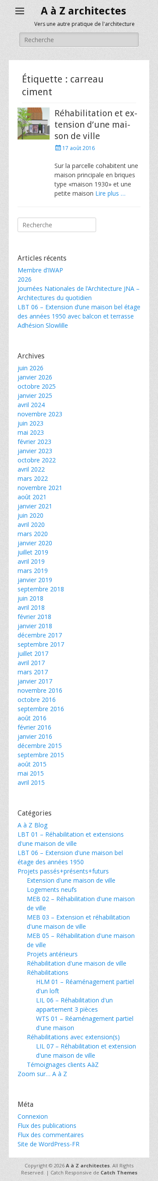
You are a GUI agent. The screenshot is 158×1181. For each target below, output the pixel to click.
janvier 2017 (35, 681)
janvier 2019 (35, 580)
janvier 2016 (35, 736)
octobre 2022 (37, 460)
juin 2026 (30, 368)
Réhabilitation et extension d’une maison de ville (95, 124)
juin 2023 (30, 423)
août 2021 (32, 497)
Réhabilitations (47, 972)
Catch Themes (119, 1172)
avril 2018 (31, 607)
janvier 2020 (35, 543)
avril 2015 (31, 782)
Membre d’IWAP (40, 270)
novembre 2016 (40, 690)
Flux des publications (47, 1125)
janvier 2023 (35, 451)
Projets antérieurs (52, 954)
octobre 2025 (37, 386)
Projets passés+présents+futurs (63, 871)
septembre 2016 (41, 709)
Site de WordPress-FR (48, 1144)
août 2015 (32, 764)
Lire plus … (110, 193)
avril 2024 (31, 405)
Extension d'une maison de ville (71, 880)
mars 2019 (33, 570)
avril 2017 (31, 662)
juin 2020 (30, 515)
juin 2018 (30, 598)
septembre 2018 (41, 589)
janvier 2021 (35, 506)
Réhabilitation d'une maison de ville (76, 963)
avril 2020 (31, 524)
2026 (25, 279)
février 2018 (34, 616)
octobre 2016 (37, 699)
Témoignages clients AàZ (63, 1064)
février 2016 (34, 727)
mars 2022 (33, 478)
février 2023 (34, 441)
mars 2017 (33, 672)
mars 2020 (33, 534)
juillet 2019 (33, 552)
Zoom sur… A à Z (42, 1074)
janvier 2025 (35, 395)
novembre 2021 (40, 487)
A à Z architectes (83, 11)
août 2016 (32, 718)
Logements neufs (52, 889)
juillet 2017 (33, 653)
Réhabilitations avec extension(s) (73, 1037)
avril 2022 (31, 469)
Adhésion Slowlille (43, 325)
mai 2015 (31, 773)
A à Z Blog (32, 825)
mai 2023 (31, 432)
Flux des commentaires (51, 1135)
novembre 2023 (40, 414)
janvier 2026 (35, 377)
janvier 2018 (35, 626)
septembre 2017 (41, 644)
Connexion (33, 1116)
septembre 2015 (41, 755)
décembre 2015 (40, 745)
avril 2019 (31, 561)
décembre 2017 (40, 635)
